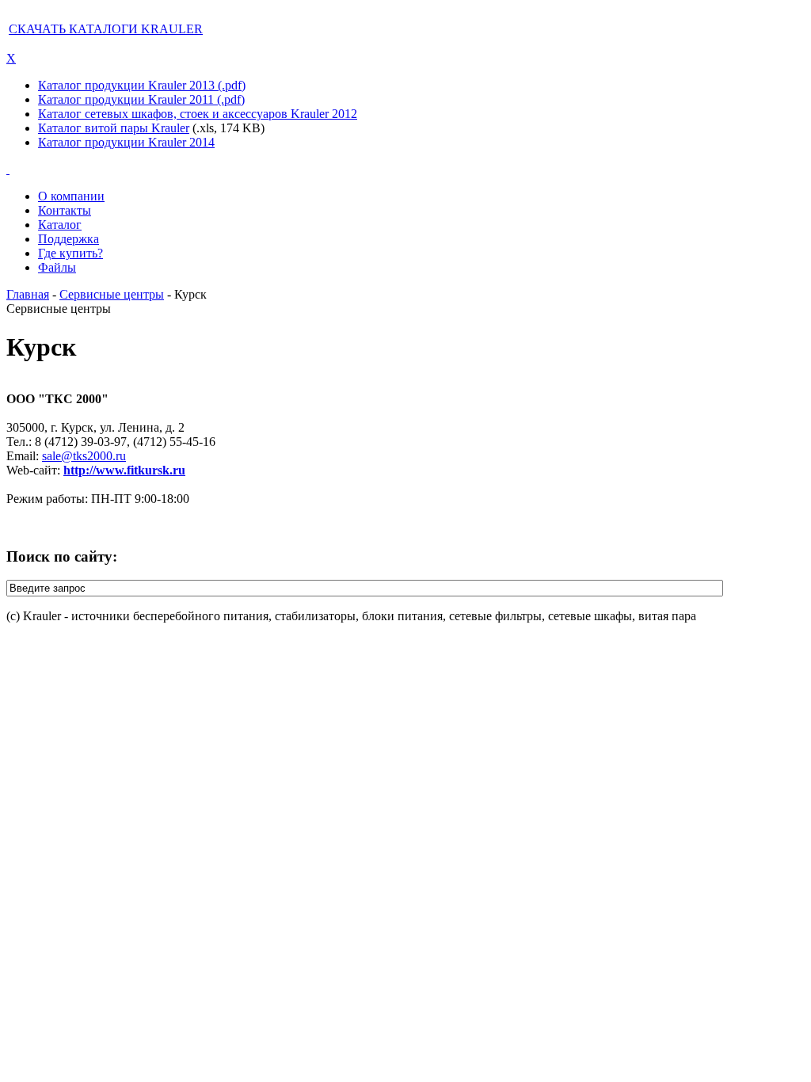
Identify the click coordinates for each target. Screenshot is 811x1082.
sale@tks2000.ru (84, 456)
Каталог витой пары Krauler (113, 128)
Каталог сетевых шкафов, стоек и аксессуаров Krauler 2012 (197, 113)
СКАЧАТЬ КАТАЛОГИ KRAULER (106, 29)
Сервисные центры (111, 294)
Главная (27, 294)
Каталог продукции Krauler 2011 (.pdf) (141, 99)
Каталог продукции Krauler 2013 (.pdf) (142, 85)
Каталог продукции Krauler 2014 (126, 142)
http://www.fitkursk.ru (124, 470)
